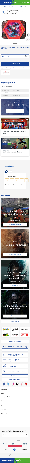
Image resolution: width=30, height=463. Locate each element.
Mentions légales (23, 454)
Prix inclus (23, 60)
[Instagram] (12, 384)
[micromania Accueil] (10, 2)
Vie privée (11, 455)
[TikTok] (17, 384)
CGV (3, 454)
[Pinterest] (21, 384)
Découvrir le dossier (15, 224)
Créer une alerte (16, 63)
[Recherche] (25, 2)
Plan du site (17, 455)
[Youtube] (26, 384)
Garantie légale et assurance (11, 454)
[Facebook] (3, 384)
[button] (15, 389)
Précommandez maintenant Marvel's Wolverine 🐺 (15, 6)
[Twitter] (8, 384)
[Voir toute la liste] (19, 2)
